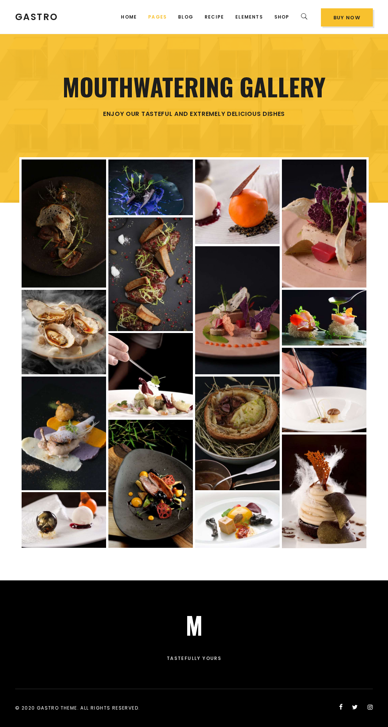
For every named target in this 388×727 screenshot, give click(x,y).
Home (129, 17)
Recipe (214, 17)
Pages (157, 17)
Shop (281, 17)
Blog (185, 17)
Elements (249, 17)
